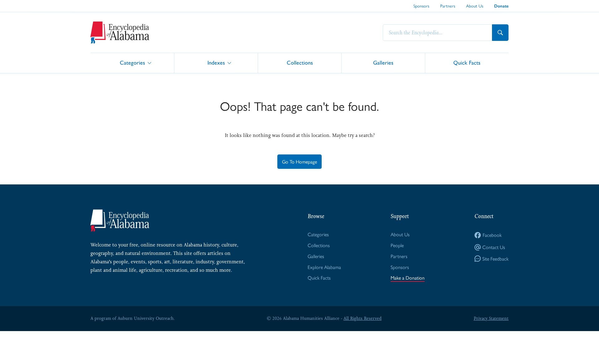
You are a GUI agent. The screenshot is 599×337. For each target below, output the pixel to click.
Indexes (216, 62)
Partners (447, 5)
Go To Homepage (299, 161)
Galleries (383, 62)
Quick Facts (466, 62)
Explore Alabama (324, 267)
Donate (501, 6)
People (397, 245)
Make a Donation (408, 277)
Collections (300, 62)
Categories (132, 62)
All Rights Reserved (362, 318)
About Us (474, 5)
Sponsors (421, 5)
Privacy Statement (491, 318)
